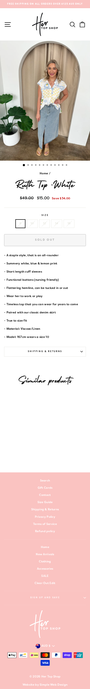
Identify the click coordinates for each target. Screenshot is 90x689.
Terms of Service (45, 524)
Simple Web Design (53, 684)
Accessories (45, 568)
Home (44, 173)
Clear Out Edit (45, 583)
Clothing (45, 561)
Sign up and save (45, 598)
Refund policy (45, 531)
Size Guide (45, 502)
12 (44, 223)
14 (56, 223)
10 (32, 223)
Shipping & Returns (45, 352)
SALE (44, 576)
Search (45, 480)
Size (45, 215)
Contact (45, 495)
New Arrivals (45, 554)
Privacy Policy (45, 517)
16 (69, 223)
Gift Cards (45, 488)
